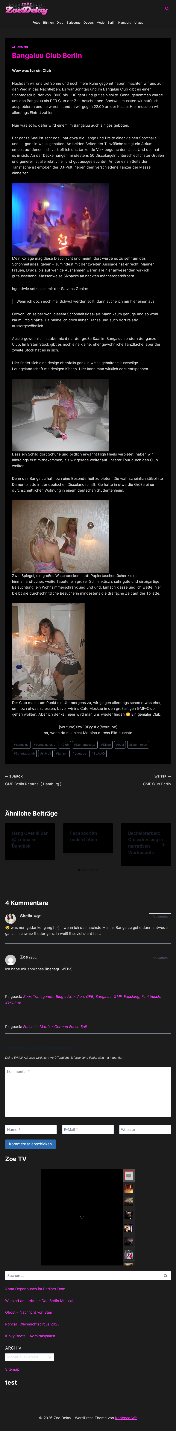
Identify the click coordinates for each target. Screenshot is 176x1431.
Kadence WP (126, 1418)
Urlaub (139, 22)
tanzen (61, 753)
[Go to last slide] (13, 844)
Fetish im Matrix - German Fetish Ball (55, 1027)
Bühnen (48, 22)
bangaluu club (44, 744)
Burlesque (73, 22)
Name (13, 1129)
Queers (88, 22)
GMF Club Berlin (157, 780)
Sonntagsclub (24, 753)
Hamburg (124, 22)
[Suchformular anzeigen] (167, 8)
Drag (60, 22)
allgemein (20, 47)
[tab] (79, 870)
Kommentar (18, 1071)
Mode (101, 22)
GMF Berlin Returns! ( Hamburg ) (33, 780)
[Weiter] (163, 844)
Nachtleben (138, 744)
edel (120, 744)
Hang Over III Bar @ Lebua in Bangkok (30, 840)
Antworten (160, 916)
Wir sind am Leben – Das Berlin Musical (39, 1301)
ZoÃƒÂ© (98, 753)
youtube (79, 753)
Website (128, 1129)
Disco (106, 744)
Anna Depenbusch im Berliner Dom (35, 1289)
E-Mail (71, 1129)
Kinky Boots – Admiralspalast (30, 1336)
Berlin (111, 22)
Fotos (36, 22)
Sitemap (12, 1369)
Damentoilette (85, 744)
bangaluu (21, 744)
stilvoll (45, 753)
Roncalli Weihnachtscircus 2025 (32, 1324)
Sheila (26, 915)
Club (65, 744)
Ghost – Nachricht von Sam (28, 1312)
